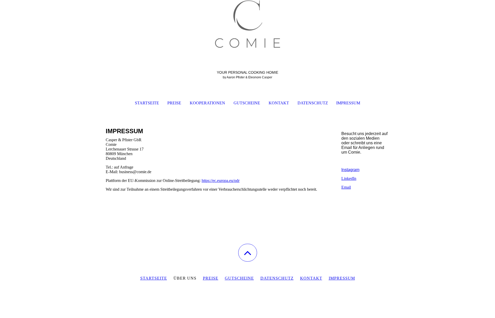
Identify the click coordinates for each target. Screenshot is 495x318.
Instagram (350, 170)
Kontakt (279, 103)
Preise (174, 103)
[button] (247, 253)
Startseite (147, 103)
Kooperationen (207, 103)
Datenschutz (313, 103)
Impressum (348, 103)
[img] (247, 26)
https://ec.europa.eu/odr (221, 180)
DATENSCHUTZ (277, 278)
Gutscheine (247, 103)
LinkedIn (348, 178)
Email (346, 187)
